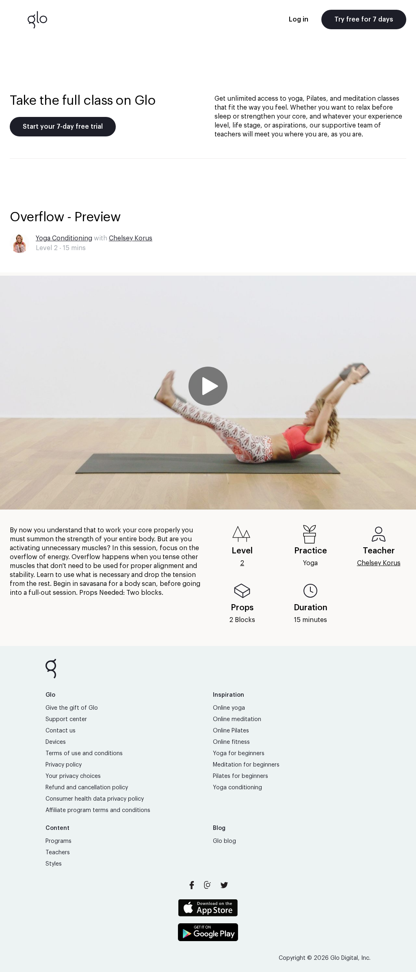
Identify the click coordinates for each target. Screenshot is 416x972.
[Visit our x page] (224, 885)
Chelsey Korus (130, 238)
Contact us (61, 731)
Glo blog (224, 841)
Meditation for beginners (246, 765)
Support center (66, 719)
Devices (56, 742)
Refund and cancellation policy (87, 788)
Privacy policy (64, 765)
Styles (54, 864)
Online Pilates (231, 731)
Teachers (58, 852)
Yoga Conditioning (64, 238)
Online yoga (229, 708)
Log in (298, 19)
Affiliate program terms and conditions (98, 810)
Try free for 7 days (363, 19)
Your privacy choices (73, 776)
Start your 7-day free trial (63, 126)
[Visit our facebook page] (191, 885)
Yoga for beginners (238, 753)
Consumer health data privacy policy (95, 799)
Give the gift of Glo (72, 708)
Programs (59, 841)
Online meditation (237, 719)
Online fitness (231, 742)
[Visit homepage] (37, 19)
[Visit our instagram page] (208, 885)
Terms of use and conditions (84, 753)
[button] (208, 393)
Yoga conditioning (237, 788)
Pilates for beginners (240, 776)
